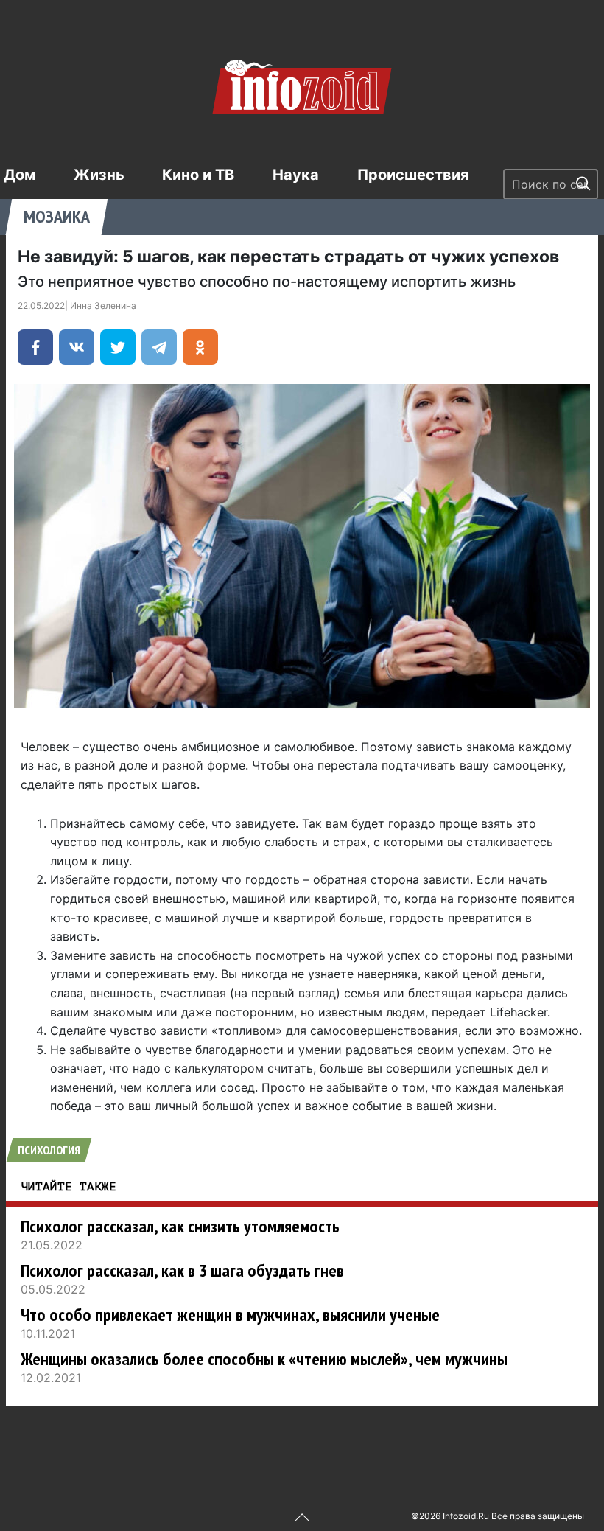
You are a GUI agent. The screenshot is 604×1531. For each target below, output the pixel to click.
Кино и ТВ (198, 175)
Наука (296, 175)
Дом (19, 175)
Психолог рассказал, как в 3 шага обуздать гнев (182, 1270)
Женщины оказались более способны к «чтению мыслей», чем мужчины (264, 1358)
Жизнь (99, 175)
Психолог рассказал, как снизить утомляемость (180, 1226)
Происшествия (413, 175)
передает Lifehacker (489, 1012)
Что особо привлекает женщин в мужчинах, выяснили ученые (230, 1314)
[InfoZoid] (302, 85)
